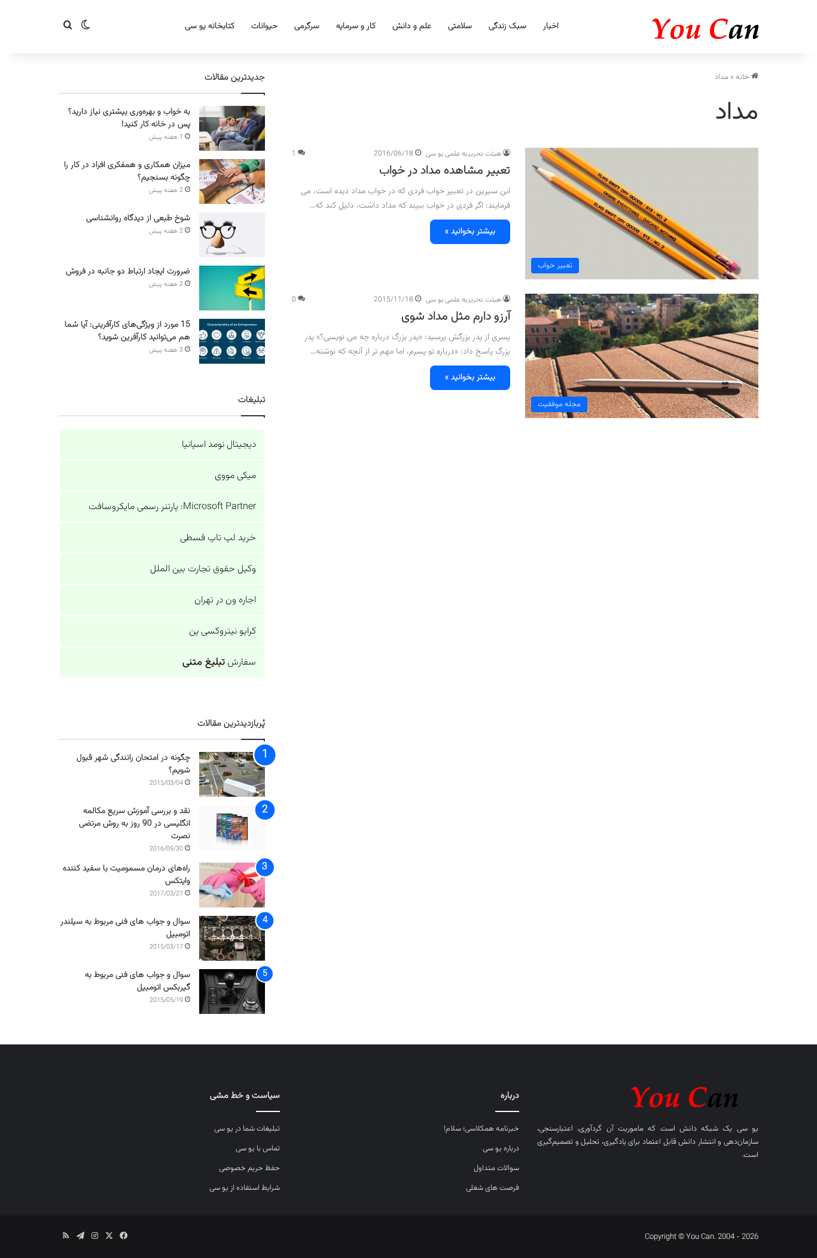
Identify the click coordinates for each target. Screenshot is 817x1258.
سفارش (219, 662)
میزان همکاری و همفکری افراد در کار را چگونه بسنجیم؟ (127, 171)
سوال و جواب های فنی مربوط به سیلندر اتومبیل (125, 928)
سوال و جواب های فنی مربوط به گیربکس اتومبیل (137, 981)
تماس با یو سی (258, 1149)
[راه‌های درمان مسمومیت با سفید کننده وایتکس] (232, 885)
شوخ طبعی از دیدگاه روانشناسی (138, 218)
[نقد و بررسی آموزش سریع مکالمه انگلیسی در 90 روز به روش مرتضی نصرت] (232, 827)
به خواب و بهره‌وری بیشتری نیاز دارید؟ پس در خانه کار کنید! (129, 118)
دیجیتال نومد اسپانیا (219, 444)
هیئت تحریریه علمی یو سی (463, 153)
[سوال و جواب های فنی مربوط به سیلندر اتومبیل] (232, 938)
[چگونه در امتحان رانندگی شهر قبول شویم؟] (232, 774)
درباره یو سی (501, 1149)
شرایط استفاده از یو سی (244, 1188)
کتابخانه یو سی (209, 26)
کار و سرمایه (356, 26)
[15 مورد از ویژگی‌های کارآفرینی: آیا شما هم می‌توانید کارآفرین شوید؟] (232, 341)
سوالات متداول (496, 1168)
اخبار (551, 26)
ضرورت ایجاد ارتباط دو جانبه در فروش (128, 271)
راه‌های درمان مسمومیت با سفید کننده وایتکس (126, 875)
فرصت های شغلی (492, 1188)
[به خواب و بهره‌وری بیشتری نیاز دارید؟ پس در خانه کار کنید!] (232, 128)
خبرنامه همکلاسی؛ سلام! (481, 1129)
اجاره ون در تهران (225, 600)
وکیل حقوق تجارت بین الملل (203, 569)
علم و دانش (411, 26)
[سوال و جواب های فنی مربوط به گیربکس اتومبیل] (232, 991)
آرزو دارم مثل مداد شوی (455, 316)
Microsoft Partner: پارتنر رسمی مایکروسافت (172, 507)
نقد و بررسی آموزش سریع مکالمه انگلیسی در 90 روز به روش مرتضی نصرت (134, 824)
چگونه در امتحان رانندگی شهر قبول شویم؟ (133, 764)
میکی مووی (235, 476)
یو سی (747, 1129)
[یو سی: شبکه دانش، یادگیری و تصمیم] (668, 26)
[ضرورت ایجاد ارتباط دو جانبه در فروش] (232, 288)
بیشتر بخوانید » (470, 231)
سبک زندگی (507, 26)
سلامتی (460, 26)
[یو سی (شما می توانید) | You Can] (647, 1095)
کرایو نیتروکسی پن (222, 631)
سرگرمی (306, 26)
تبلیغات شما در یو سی (247, 1129)
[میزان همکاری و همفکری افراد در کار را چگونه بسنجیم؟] (232, 181)
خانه (743, 77)
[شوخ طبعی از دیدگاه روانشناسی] (232, 234)
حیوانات (264, 26)
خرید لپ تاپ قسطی (218, 538)
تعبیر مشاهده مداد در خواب (444, 170)
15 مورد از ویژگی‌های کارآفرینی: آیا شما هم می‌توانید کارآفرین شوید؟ (127, 331)
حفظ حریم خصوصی (249, 1168)
